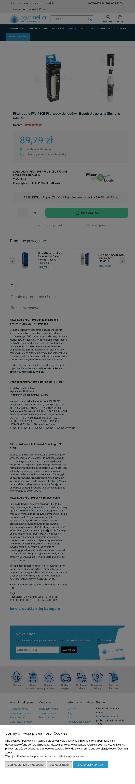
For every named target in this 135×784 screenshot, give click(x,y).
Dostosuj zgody (59, 764)
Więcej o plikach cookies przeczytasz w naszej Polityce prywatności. (45, 756)
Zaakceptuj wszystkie (90, 764)
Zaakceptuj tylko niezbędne (26, 764)
